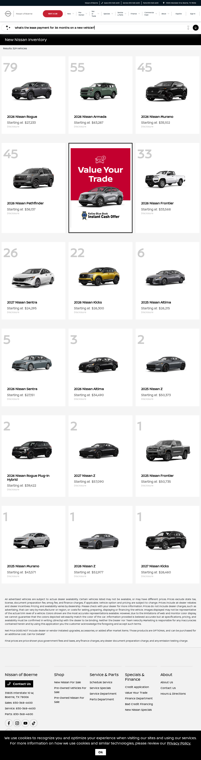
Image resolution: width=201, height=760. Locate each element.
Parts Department (102, 699)
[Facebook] (9, 723)
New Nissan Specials (138, 710)
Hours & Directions (173, 693)
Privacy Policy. (179, 743)
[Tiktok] (33, 723)
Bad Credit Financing (139, 704)
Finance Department (139, 698)
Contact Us (21, 684)
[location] (163, 3)
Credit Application (137, 687)
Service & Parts (104, 674)
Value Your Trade (136, 692)
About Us (167, 682)
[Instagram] (17, 723)
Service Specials (100, 688)
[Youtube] (25, 723)
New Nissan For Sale (67, 682)
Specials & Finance (134, 677)
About (166, 674)
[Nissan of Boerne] (22, 13)
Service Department (103, 693)
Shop (59, 674)
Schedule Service (101, 682)
